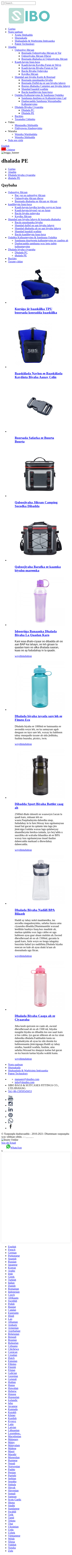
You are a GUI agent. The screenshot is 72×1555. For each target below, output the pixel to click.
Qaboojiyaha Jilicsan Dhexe (36, 56)
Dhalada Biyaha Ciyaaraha (29, 107)
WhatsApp (16, 1147)
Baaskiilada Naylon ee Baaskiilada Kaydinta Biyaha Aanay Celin (38, 375)
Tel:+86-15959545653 (20, 1091)
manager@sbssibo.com (27, 1079)
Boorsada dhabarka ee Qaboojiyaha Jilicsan (44, 59)
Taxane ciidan (15, 261)
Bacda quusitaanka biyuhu (29, 222)
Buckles (19, 116)
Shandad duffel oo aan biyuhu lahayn (34, 225)
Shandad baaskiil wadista (34, 89)
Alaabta (12, 46)
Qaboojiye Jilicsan (24, 50)
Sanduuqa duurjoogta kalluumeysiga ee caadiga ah (41, 240)
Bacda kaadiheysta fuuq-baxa (37, 92)
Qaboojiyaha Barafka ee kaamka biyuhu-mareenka (38, 568)
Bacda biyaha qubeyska (27, 213)
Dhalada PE (27, 113)
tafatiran (27, 656)
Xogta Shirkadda (24, 34)
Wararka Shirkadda (25, 137)
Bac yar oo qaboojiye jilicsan (30, 195)
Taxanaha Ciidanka (25, 119)
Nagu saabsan (15, 31)
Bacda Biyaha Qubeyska (34, 71)
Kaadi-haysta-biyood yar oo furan (32, 210)
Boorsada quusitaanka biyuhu (37, 80)
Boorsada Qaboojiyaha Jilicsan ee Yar (41, 53)
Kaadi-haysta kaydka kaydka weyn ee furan (38, 207)
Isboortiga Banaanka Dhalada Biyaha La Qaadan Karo (36, 633)
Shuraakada (21, 37)
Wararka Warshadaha (26, 134)
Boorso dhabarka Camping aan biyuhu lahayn (45, 86)
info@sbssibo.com (24, 1082)
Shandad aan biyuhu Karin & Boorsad (35, 77)
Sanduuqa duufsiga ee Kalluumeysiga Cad (43, 98)
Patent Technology (24, 43)
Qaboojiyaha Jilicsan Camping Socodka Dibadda (36, 504)
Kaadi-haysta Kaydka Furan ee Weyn (41, 65)
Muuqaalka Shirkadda (26, 125)
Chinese (10, 149)
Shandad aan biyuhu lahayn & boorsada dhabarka (34, 219)
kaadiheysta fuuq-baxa (20, 204)
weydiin (19, 656)
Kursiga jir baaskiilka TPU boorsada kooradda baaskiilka (36, 310)
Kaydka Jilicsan (29, 74)
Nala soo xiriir (15, 140)
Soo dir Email (8, 1142)
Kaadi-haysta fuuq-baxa (27, 62)
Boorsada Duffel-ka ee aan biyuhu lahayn (43, 83)
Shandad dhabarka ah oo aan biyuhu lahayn (38, 228)
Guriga (11, 28)
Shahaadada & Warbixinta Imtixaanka (35, 40)
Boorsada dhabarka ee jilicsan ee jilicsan (36, 201)
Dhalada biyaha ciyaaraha (21, 175)
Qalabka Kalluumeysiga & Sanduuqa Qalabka (39, 95)
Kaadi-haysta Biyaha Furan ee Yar (39, 68)
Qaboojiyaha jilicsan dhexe (29, 198)
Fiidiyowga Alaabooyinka (28, 128)
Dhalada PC (27, 110)
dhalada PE (14, 178)
